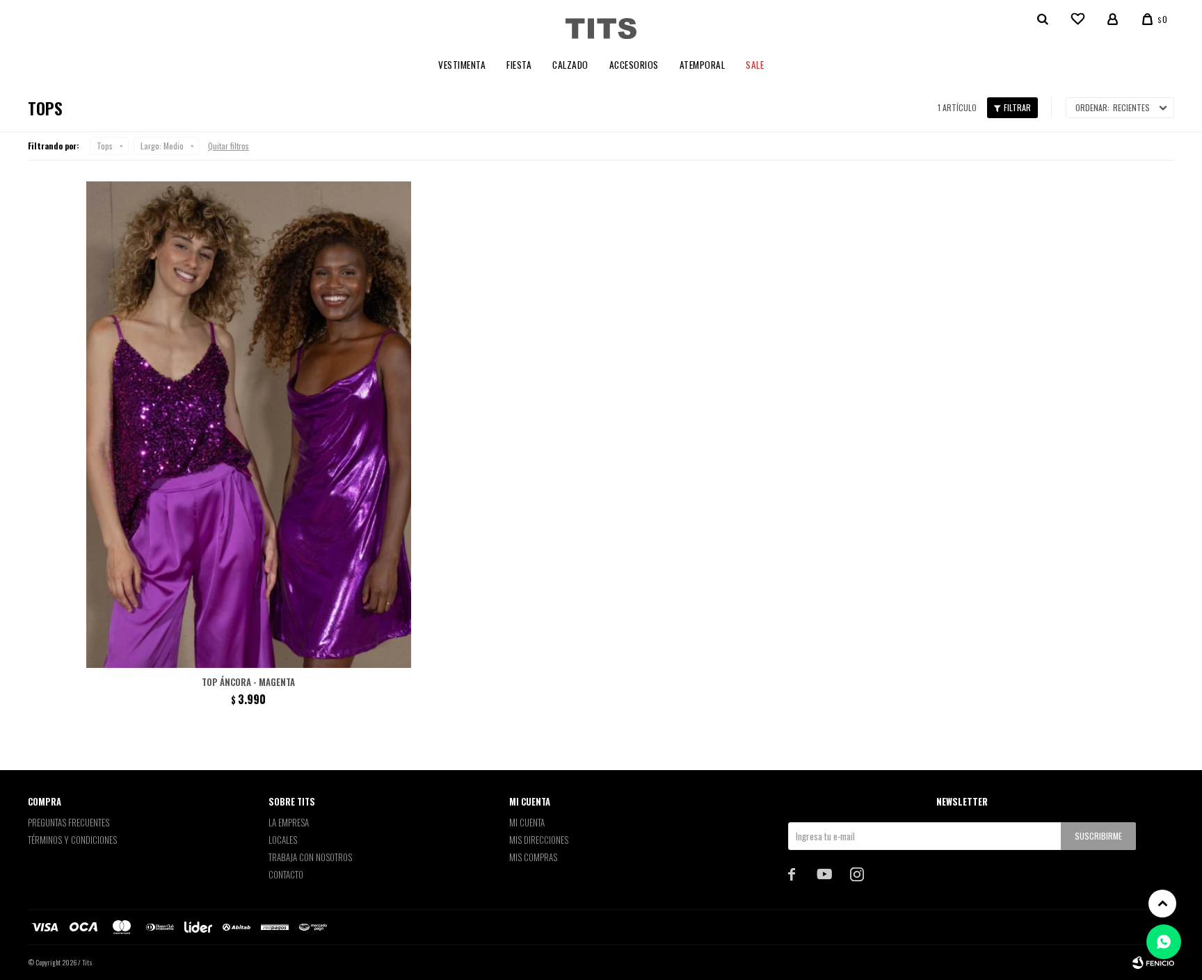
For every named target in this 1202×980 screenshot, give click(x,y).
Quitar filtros (228, 146)
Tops (105, 146)
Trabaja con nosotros (310, 857)
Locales (283, 840)
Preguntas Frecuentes (68, 822)
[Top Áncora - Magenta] (248, 424)
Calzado (570, 65)
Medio (162, 146)
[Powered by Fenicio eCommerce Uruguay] (1153, 962)
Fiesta (518, 65)
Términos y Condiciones (72, 840)
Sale (755, 65)
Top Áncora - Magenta (248, 682)
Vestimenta (462, 65)
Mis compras (533, 857)
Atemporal (703, 65)
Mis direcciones (538, 840)
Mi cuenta (527, 822)
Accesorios (634, 65)
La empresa (289, 822)
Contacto (286, 874)
